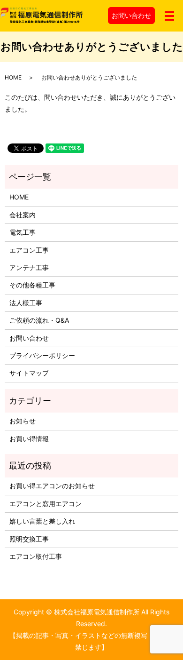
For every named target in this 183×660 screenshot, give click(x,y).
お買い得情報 (29, 439)
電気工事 (22, 232)
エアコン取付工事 (35, 556)
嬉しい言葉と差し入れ (42, 521)
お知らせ (22, 421)
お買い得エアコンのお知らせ (52, 486)
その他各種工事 (32, 285)
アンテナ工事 (29, 267)
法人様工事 (25, 303)
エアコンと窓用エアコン (45, 504)
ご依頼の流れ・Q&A (39, 320)
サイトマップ (29, 373)
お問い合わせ (131, 15)
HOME (13, 77)
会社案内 (22, 215)
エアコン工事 (29, 250)
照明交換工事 (29, 539)
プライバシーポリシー (42, 355)
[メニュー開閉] (169, 16)
